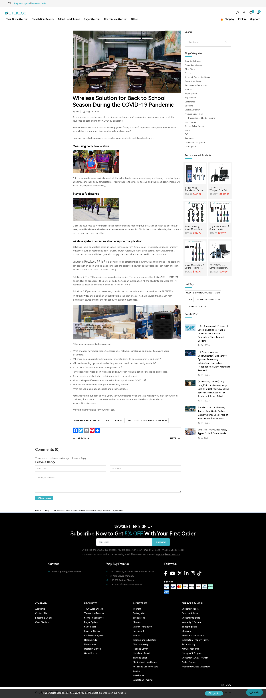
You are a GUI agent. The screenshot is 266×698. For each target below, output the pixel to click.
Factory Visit (139, 613)
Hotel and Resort (141, 653)
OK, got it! (213, 693)
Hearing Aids (190, 146)
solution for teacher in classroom (147, 421)
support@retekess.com (168, 554)
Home (38, 511)
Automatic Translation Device (197, 77)
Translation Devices (43, 19)
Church (188, 73)
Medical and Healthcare (145, 662)
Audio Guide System (193, 65)
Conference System (115, 19)
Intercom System (92, 649)
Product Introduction (194, 114)
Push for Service (92, 631)
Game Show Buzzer (193, 81)
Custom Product (190, 609)
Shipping (186, 631)
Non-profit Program (192, 653)
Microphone (90, 644)
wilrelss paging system (208, 300)
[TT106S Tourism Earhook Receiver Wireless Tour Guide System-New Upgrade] (220, 251)
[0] (251, 13)
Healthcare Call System (195, 142)
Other (134, 19)
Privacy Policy (188, 644)
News (187, 130)
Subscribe (161, 542)
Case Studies (42, 622)
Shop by (229, 19)
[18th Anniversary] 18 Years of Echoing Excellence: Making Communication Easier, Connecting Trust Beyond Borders (213, 333)
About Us (40, 609)
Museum (137, 622)
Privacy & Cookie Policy (172, 550)
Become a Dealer (39, 3)
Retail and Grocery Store (145, 666)
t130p (189, 300)
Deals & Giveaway (192, 110)
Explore (242, 19)
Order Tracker (189, 662)
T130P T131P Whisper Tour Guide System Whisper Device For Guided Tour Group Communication (220, 189)
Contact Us (41, 613)
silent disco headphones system (203, 293)
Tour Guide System (17, 19)
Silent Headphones (69, 19)
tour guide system (196, 306)
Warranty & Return (191, 622)
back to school (114, 421)
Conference (190, 102)
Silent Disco (190, 69)
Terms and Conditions (193, 635)
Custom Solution (190, 613)
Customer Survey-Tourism (195, 657)
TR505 (170, 276)
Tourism (188, 90)
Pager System (92, 19)
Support (255, 19)
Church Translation (142, 626)
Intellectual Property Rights (196, 640)
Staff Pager (90, 626)
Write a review (44, 498)
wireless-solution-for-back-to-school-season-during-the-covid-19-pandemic (88, 511)
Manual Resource (190, 649)
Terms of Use (149, 550)
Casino (136, 671)
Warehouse (138, 675)
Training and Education (144, 640)
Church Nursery (140, 644)
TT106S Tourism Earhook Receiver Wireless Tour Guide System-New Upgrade (220, 266)
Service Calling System (194, 126)
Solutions (189, 106)
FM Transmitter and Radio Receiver (200, 118)
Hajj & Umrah (190, 98)
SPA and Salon (140, 657)
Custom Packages (191, 618)
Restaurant (189, 138)
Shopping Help (189, 626)
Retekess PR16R (94, 261)
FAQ (186, 134)
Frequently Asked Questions (196, 666)
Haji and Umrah (140, 649)
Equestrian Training (143, 680)
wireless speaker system (87, 421)
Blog (47, 511)
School (136, 635)
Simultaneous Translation (196, 85)
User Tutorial (190, 122)
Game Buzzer (91, 653)
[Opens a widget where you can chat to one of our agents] (254, 692)
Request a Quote (22, 3)
